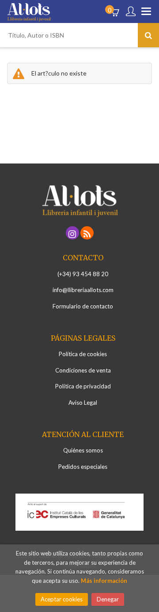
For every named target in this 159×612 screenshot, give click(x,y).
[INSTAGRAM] (72, 232)
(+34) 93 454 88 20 (82, 273)
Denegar (108, 599)
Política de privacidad (83, 386)
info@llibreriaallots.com (83, 289)
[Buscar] (148, 35)
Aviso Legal (82, 402)
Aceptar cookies (62, 599)
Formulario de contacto (83, 306)
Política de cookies (83, 353)
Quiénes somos (83, 450)
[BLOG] (87, 232)
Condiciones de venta (83, 370)
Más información (104, 580)
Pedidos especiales (82, 466)
